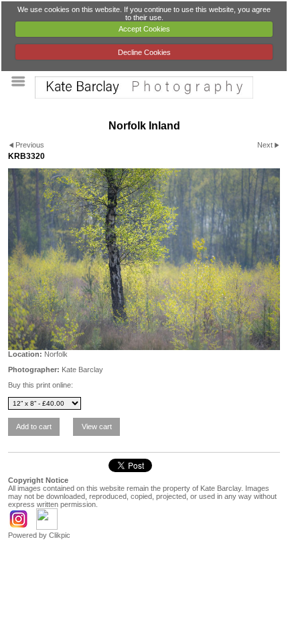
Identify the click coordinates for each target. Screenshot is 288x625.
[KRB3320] (144, 259)
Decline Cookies (144, 52)
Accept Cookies (144, 29)
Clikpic (59, 535)
